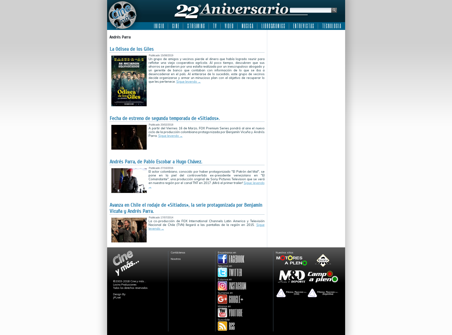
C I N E (175, 25)
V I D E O (229, 25)
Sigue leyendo (188, 81)
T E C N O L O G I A (331, 25)
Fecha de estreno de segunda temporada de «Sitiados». (165, 118)
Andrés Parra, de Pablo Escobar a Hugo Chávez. (156, 162)
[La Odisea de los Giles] (129, 105)
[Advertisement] (306, 61)
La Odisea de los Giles (132, 49)
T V (214, 25)
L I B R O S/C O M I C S (273, 25)
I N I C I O (159, 25)
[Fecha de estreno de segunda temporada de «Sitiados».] (129, 148)
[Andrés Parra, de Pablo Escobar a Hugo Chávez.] (129, 192)
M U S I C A (247, 25)
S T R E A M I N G (196, 25)
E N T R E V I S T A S (303, 25)
